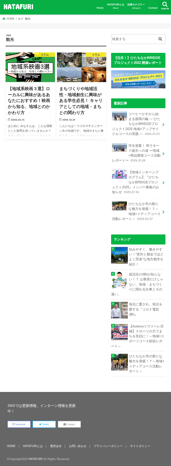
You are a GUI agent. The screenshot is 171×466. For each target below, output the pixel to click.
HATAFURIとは (115, 6)
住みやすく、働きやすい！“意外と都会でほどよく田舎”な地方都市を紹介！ (146, 257)
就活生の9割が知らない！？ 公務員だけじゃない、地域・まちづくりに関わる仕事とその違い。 (137, 284)
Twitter (45, 424)
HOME (11, 446)
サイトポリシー (140, 446)
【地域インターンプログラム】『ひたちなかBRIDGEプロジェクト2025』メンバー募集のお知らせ (135, 182)
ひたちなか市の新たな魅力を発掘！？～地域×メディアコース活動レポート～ (136, 211)
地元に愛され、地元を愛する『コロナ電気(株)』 (145, 309)
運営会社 (56, 446)
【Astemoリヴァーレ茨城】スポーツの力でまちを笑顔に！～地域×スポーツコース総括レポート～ (137, 336)
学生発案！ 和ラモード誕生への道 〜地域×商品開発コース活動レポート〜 (136, 153)
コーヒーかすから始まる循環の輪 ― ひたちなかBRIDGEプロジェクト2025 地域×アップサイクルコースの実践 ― (136, 124)
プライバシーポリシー (108, 446)
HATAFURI (19, 6)
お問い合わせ (77, 446)
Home (100, 7)
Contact (153, 7)
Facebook (19, 424)
